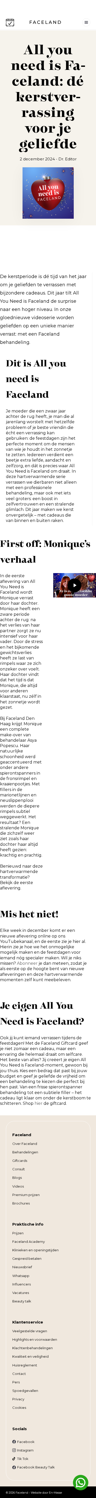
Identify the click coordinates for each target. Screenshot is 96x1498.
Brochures (21, 1203)
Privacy (18, 1399)
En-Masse (55, 1492)
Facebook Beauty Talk (36, 1467)
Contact (19, 1374)
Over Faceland (24, 1144)
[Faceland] (45, 22)
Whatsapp (20, 1276)
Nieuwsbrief (22, 1267)
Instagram (25, 1450)
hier (38, 1103)
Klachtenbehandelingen (32, 1348)
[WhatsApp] (80, 1482)
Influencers (21, 1284)
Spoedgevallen (25, 1391)
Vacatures (20, 1293)
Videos (18, 1186)
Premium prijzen (26, 1195)
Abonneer (27, 963)
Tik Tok (22, 1459)
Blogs (17, 1177)
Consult (18, 1169)
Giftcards (19, 1161)
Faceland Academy (28, 1241)
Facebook (26, 1442)
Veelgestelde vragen (29, 1331)
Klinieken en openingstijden (35, 1250)
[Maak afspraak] (10, 22)
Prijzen (18, 1233)
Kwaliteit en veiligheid (30, 1356)
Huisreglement (24, 1365)
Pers (16, 1382)
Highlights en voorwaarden (34, 1339)
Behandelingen (25, 1152)
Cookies (19, 1407)
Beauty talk (21, 1301)
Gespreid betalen (26, 1258)
